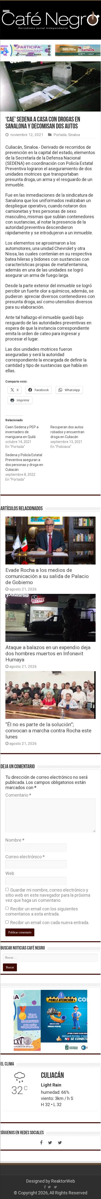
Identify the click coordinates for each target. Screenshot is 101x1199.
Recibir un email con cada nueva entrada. (49, 922)
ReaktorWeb (63, 1181)
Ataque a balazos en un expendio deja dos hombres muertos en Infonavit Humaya (47, 653)
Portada (59, 135)
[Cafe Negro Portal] (50, 19)
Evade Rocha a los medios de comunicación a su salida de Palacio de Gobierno (47, 576)
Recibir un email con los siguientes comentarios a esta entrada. (41, 911)
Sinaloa (74, 135)
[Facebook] (41, 1143)
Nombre (14, 840)
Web (9, 873)
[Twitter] (50, 1143)
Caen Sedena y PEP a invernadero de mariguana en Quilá (21, 432)
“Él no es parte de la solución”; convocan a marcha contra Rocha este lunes (48, 730)
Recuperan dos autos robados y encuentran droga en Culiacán (67, 432)
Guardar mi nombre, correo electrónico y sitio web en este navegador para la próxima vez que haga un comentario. (47, 895)
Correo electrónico (25, 856)
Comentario (18, 795)
